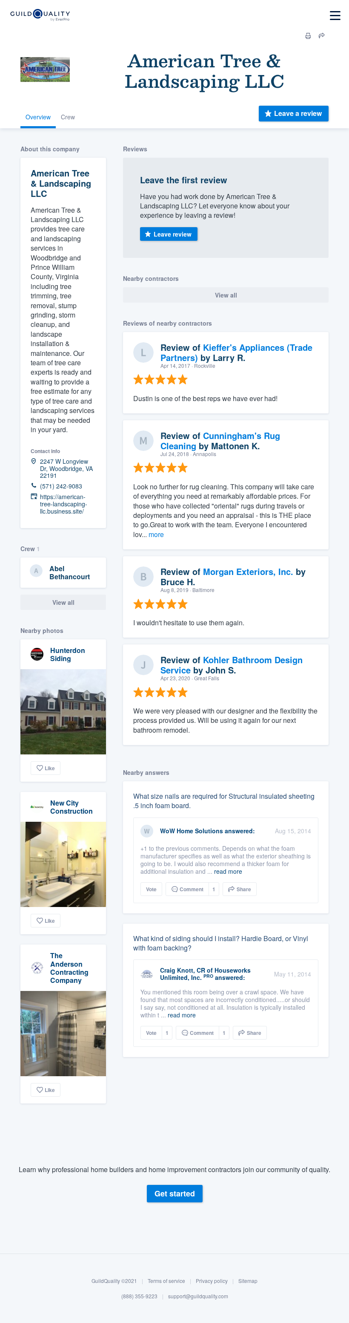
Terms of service (166, 1280)
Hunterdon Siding (67, 654)
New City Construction (71, 807)
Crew (68, 117)
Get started (174, 1193)
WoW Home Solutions (191, 830)
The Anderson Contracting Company (69, 967)
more (156, 534)
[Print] (308, 36)
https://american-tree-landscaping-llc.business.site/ (63, 503)
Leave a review (298, 113)
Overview (38, 117)
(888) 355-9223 (139, 1296)
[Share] (322, 36)
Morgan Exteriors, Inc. (248, 571)
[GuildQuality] (40, 15)
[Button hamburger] (335, 15)
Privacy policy (212, 1280)
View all (63, 602)
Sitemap (247, 1280)
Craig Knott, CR (182, 970)
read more (228, 871)
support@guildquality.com (198, 1296)
